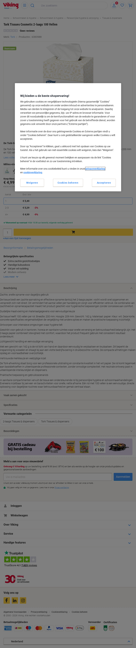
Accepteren (104, 182)
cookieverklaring (32, 172)
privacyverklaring (95, 168)
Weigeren (32, 182)
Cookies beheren (68, 182)
